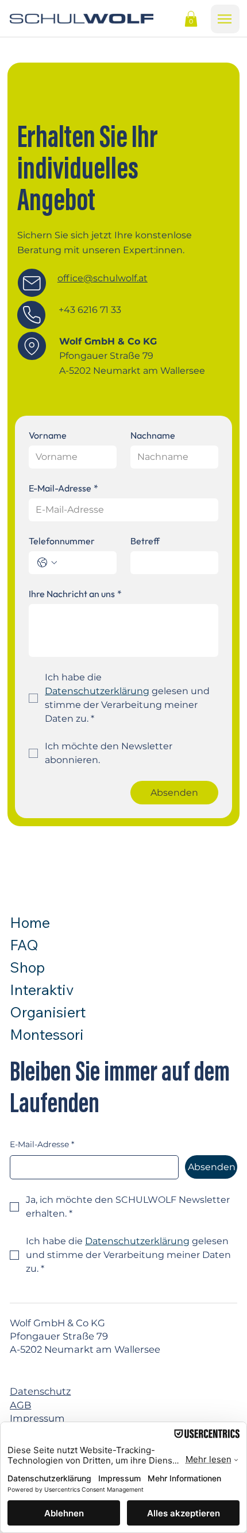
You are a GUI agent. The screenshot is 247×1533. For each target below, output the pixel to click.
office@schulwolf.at (102, 278)
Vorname (48, 435)
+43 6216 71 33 (90, 309)
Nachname (152, 435)
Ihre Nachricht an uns (75, 593)
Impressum (37, 1418)
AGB (20, 1405)
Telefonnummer (62, 541)
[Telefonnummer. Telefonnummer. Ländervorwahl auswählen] (47, 563)
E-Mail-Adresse (63, 488)
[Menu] (225, 19)
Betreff (145, 541)
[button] (191, 18)
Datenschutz (40, 1391)
